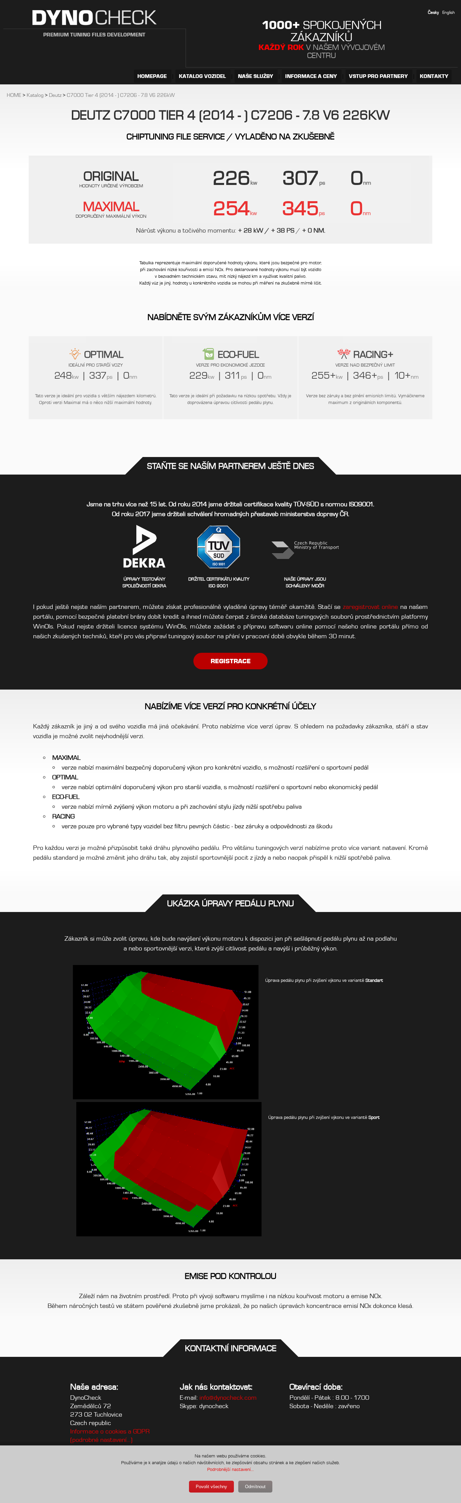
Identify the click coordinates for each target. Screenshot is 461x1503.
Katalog (35, 95)
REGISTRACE (231, 661)
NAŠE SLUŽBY (256, 76)
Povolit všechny (211, 1486)
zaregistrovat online (370, 607)
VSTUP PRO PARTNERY (379, 76)
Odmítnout (255, 1486)
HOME (14, 95)
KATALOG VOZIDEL (203, 76)
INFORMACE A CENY (311, 76)
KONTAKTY (434, 76)
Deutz (55, 95)
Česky (433, 12)
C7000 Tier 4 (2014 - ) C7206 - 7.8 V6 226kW (121, 95)
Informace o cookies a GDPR (110, 1431)
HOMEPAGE (152, 76)
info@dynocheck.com (228, 1397)
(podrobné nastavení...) (101, 1440)
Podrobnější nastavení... (230, 1469)
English (448, 12)
